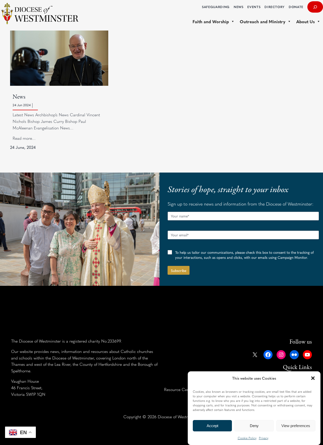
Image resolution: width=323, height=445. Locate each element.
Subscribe (178, 270)
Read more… (24, 138)
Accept (212, 426)
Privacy (263, 438)
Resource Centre (179, 389)
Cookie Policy (247, 438)
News (19, 97)
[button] (312, 378)
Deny (254, 426)
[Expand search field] (315, 7)
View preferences (295, 426)
